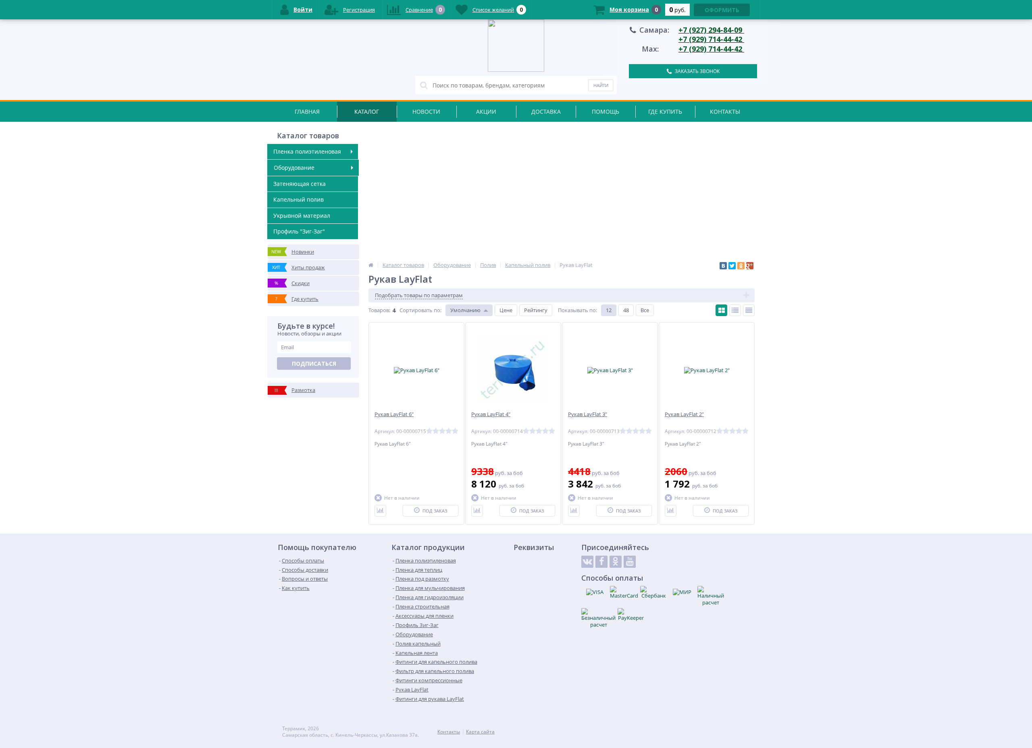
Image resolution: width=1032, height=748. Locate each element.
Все (645, 310)
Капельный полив (298, 199)
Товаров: (379, 310)
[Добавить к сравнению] (380, 511)
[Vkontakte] (587, 562)
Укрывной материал (301, 215)
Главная (307, 111)
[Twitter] (732, 265)
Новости (426, 111)
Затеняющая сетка (299, 184)
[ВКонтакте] (723, 265)
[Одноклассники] (741, 265)
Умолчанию (465, 310)
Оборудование (294, 167)
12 (609, 310)
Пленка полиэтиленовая (307, 151)
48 (626, 310)
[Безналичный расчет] (598, 618)
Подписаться (314, 363)
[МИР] (682, 592)
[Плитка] (721, 310)
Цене (505, 310)
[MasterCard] (624, 592)
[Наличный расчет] (710, 596)
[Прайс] (749, 310)
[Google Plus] (749, 265)
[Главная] (370, 265)
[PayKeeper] (631, 614)
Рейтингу (535, 310)
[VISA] (594, 592)
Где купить (665, 111)
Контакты (725, 111)
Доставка (546, 111)
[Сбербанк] (653, 592)
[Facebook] (601, 562)
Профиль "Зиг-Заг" (299, 231)
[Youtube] (630, 562)
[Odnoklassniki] (616, 562)
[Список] (735, 310)
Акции (486, 111)
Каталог (366, 111)
